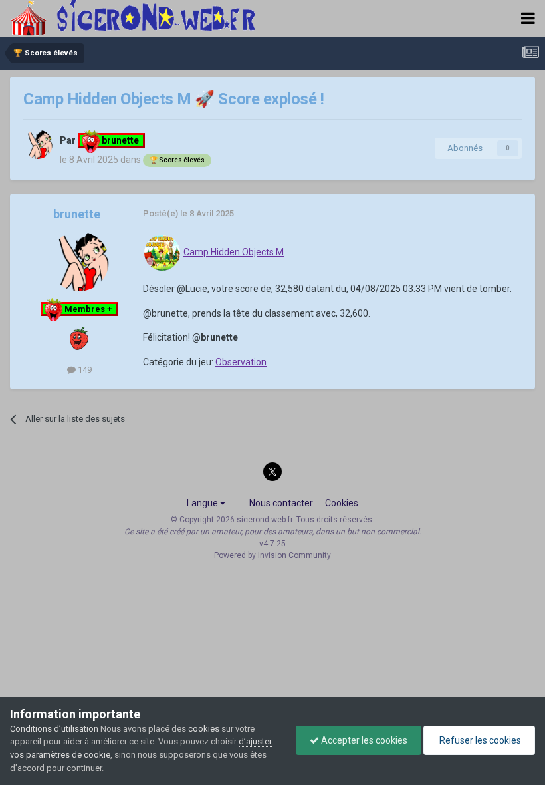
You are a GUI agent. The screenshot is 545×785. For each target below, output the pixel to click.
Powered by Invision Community (272, 555)
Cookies (341, 503)
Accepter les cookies (363, 740)
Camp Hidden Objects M (233, 252)
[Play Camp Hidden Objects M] (162, 252)
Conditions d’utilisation (54, 729)
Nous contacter (281, 503)
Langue (203, 503)
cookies (203, 729)
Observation (241, 362)
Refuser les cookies (479, 740)
